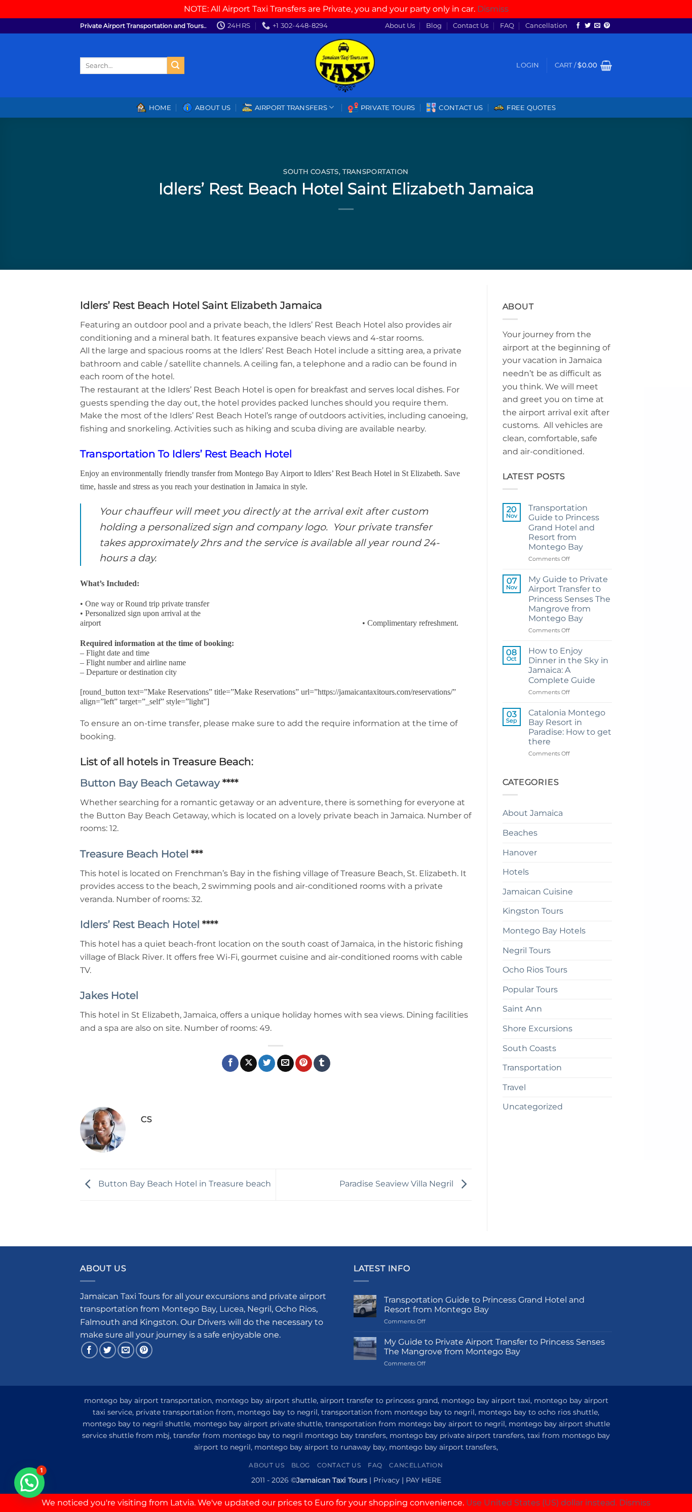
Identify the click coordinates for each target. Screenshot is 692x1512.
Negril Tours (527, 950)
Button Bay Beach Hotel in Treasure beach (183, 1184)
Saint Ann (522, 1009)
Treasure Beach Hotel (134, 854)
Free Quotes (531, 108)
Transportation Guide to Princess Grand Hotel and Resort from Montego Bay (563, 527)
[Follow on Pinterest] (607, 25)
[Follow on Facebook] (578, 25)
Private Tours (388, 108)
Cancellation (546, 25)
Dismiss (493, 9)
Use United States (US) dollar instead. (541, 1502)
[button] (527, 65)
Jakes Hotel (109, 995)
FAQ (507, 25)
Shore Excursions (537, 1028)
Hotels (516, 872)
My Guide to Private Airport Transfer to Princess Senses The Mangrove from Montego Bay (569, 598)
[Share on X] (248, 1063)
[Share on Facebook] (230, 1063)
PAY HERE (423, 1480)
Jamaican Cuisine (538, 891)
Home (160, 108)
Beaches (520, 833)
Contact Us (470, 25)
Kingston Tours (533, 911)
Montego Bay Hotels (544, 930)
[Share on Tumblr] (322, 1063)
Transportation (375, 171)
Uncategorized (533, 1106)
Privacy (386, 1480)
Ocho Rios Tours (535, 970)
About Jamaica (533, 813)
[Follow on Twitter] (588, 25)
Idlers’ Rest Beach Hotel (141, 924)
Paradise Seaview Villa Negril (397, 1184)
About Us (400, 25)
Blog (434, 25)
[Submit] (175, 65)
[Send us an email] (597, 25)
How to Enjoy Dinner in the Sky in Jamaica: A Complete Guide (568, 665)
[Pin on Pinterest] (303, 1063)
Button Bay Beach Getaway (151, 783)
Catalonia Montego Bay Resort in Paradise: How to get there (569, 727)
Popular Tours (530, 989)
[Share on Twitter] (266, 1063)
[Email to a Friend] (285, 1063)
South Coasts (311, 171)
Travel (514, 1087)
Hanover (520, 852)
